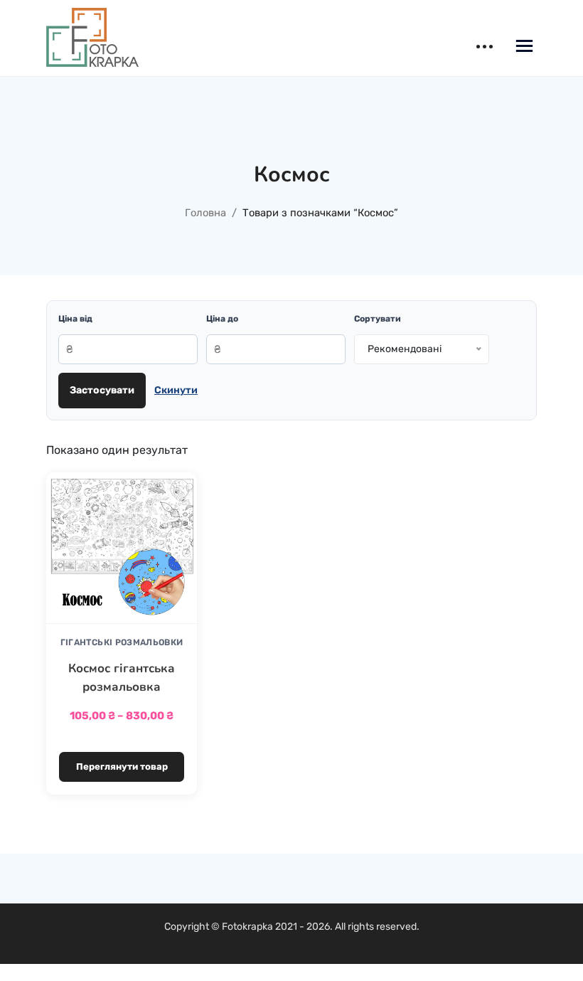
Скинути (176, 390)
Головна (205, 212)
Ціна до (222, 319)
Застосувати (102, 390)
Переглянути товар (122, 766)
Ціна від (75, 319)
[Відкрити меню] (524, 47)
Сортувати (377, 319)
